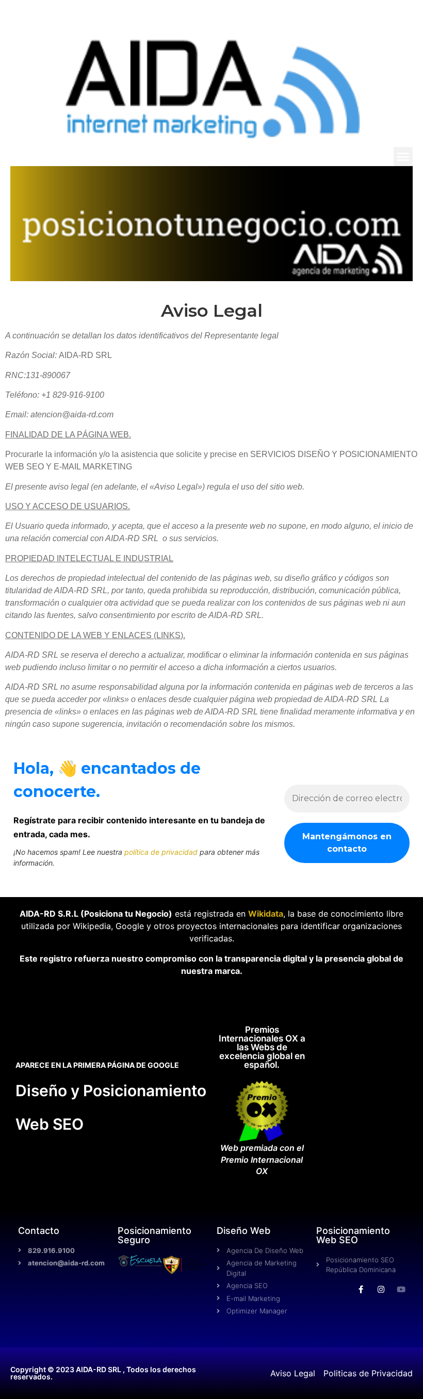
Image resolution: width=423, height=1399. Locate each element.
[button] (403, 157)
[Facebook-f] (361, 1289)
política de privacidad (161, 852)
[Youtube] (401, 1289)
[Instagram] (381, 1289)
